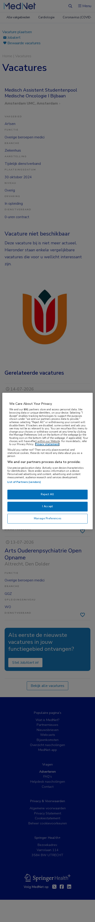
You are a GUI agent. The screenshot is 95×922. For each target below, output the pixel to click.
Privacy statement (47, 444)
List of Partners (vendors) (24, 482)
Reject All (47, 494)
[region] (47, 461)
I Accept (47, 506)
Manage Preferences (47, 518)
